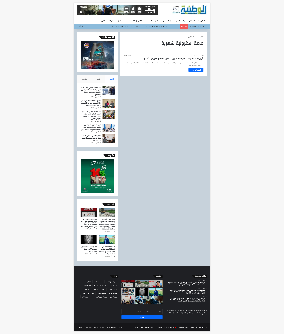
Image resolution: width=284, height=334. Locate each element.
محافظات (148, 21)
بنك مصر (95, 289)
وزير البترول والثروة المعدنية (99, 297)
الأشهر (111, 79)
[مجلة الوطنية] (189, 10)
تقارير (103, 21)
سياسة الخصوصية (111, 327)
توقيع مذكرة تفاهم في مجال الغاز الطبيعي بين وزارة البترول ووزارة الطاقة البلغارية (91, 103)
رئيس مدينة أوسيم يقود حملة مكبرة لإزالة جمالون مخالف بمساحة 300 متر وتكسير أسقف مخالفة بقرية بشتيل (145, 26)
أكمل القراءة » (196, 70)
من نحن (96, 327)
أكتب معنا (80, 327)
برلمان (157, 21)
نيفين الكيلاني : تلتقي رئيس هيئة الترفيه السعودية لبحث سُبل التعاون (91, 138)
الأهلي (95, 282)
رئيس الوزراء (86, 289)
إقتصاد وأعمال (180, 21)
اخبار (191, 21)
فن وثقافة (136, 21)
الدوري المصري (112, 289)
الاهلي (89, 282)
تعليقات (84, 79)
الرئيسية (200, 21)
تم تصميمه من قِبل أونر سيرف (165, 327)
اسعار (101, 282)
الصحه (126, 21)
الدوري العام (87, 285)
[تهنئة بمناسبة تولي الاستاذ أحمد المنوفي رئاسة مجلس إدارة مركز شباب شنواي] (107, 239)
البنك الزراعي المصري (100, 285)
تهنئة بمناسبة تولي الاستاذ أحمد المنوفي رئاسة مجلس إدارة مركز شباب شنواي (107, 250)
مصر (93, 293)
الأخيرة (98, 79)
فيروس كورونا (113, 293)
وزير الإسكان (85, 293)
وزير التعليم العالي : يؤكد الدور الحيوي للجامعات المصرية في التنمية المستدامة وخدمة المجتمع (91, 91)
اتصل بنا (102, 327)
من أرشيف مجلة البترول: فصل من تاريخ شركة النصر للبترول (89, 249)
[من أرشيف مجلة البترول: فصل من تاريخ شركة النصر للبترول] (89, 239)
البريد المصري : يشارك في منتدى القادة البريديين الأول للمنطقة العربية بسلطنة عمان (91, 127)
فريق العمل (88, 327)
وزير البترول (113, 297)
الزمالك (103, 289)
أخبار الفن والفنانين (111, 282)
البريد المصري (113, 285)
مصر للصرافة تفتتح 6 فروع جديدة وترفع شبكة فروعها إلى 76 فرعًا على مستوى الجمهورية (89, 223)
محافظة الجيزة (102, 293)
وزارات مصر (167, 21)
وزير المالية (85, 297)
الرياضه (110, 21)
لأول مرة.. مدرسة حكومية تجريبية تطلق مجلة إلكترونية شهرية (173, 58)
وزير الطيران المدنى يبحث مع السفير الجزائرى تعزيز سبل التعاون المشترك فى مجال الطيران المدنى (91, 115)
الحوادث (118, 21)
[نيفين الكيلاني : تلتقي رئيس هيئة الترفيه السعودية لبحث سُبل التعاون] (109, 138)
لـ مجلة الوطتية (139, 327)
